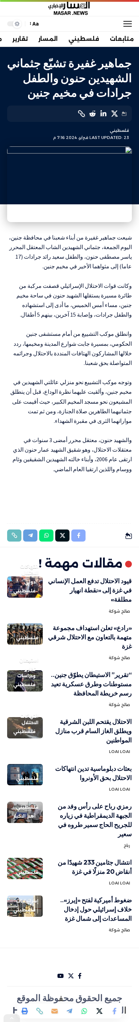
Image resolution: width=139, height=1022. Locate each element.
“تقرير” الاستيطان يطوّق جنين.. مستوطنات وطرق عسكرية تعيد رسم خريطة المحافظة (91, 684)
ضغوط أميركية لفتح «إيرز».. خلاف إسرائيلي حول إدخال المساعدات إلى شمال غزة (96, 909)
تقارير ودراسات (26, 672)
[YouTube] (61, 976)
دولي (30, 582)
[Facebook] (79, 976)
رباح (127, 845)
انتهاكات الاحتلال (29, 570)
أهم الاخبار (24, 816)
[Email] (54, 1011)
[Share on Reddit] (92, 113)
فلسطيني (119, 130)
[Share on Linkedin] (103, 113)
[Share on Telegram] (69, 1011)
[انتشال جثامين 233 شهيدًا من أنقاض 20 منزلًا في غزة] (25, 868)
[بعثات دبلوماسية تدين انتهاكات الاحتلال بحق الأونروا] (25, 774)
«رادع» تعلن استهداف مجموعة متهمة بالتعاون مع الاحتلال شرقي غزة (90, 637)
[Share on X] (114, 113)
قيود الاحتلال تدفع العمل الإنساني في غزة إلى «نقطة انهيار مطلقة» (90, 590)
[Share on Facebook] (114, 1011)
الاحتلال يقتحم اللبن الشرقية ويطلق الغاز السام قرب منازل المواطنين (93, 730)
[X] (71, 976)
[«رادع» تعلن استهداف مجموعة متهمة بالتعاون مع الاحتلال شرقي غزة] (25, 634)
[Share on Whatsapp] (84, 1011)
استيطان (28, 660)
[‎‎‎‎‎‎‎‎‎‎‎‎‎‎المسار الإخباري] (69, 8)
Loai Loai (119, 751)
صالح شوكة (119, 611)
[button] (126, 23)
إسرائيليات (27, 901)
